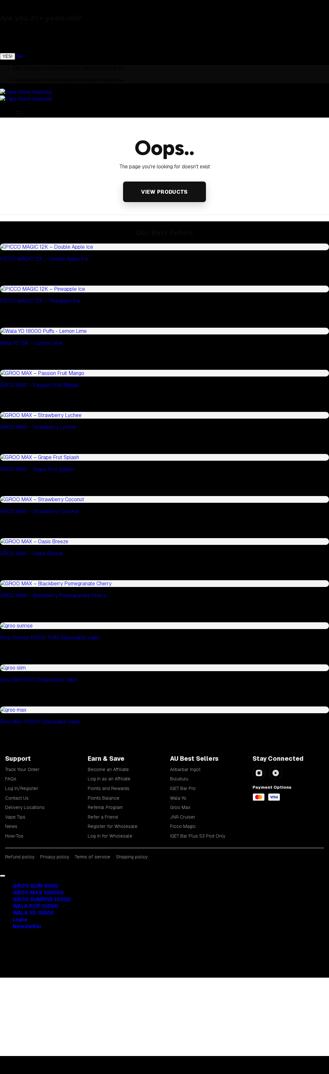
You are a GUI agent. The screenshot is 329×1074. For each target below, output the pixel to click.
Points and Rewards (108, 788)
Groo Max (180, 807)
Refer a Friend (103, 817)
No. (20, 56)
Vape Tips (15, 817)
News (11, 826)
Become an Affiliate (108, 769)
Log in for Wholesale (110, 836)
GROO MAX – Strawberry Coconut (39, 511)
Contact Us (17, 798)
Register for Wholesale (113, 826)
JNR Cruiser (182, 817)
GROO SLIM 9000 (35, 886)
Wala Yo (178, 798)
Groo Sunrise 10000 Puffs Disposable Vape (49, 637)
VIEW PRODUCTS (164, 192)
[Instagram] (259, 773)
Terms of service (92, 857)
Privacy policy (54, 857)
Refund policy (19, 857)
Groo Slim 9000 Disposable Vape (38, 679)
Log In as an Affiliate (109, 779)
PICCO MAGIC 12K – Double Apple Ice (44, 258)
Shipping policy (131, 857)
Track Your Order (22, 769)
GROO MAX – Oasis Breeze (31, 553)
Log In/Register (21, 788)
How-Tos (14, 836)
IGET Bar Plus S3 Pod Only (197, 836)
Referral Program (105, 807)
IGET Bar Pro (183, 788)
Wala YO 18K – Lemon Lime (31, 343)
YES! (8, 56)
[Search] (19, 958)
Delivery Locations (25, 807)
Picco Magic (183, 826)
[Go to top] (2, 876)
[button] (19, 113)
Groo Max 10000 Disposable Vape (40, 721)
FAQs (10, 779)
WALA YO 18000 (33, 913)
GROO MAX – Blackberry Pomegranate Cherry (53, 595)
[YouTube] (275, 773)
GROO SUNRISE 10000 (42, 899)
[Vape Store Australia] (26, 95)
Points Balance (104, 798)
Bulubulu (179, 779)
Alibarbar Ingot (185, 769)
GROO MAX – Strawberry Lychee (38, 427)
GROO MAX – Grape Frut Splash (37, 469)
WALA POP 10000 (35, 906)
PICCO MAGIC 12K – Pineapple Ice (40, 300)
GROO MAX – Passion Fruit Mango (39, 385)
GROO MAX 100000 (38, 892)
